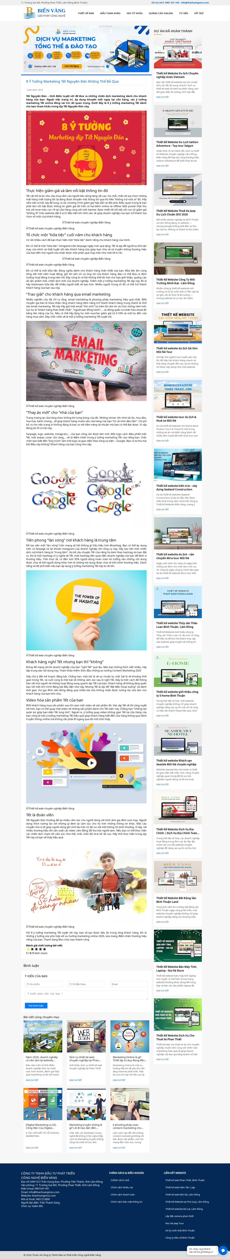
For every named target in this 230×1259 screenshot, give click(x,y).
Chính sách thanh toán (123, 1194)
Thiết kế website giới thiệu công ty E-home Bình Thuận (177, 693)
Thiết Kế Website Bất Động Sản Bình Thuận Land (176, 900)
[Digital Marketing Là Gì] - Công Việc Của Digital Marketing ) (41, 1128)
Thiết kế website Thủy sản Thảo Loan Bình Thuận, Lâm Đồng (176, 625)
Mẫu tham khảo (110, 13)
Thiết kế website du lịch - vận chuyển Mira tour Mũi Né (175, 556)
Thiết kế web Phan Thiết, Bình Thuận (185, 1180)
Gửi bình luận (36, 1005)
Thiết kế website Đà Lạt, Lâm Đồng (184, 1208)
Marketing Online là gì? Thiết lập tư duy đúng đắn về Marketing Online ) (129, 1060)
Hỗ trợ (198, 13)
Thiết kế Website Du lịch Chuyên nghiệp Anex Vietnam (177, 75)
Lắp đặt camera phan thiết (179, 1216)
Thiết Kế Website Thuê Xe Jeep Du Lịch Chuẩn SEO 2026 (176, 212)
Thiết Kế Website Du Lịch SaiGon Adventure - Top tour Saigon (177, 144)
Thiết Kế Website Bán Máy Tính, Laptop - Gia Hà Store (176, 968)
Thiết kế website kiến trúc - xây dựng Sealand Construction (176, 487)
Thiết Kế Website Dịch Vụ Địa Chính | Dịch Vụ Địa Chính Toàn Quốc (176, 833)
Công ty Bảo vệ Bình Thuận (180, 1237)
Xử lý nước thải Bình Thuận (180, 1230)
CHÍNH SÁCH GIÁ (120, 1180)
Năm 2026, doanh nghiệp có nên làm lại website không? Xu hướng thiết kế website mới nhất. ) (42, 1061)
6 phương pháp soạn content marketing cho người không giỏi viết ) (127, 1128)
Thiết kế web (86, 13)
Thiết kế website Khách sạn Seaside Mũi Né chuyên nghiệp (176, 762)
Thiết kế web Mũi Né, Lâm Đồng (182, 1194)
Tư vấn (183, 13)
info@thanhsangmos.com (195, 2)
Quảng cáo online (161, 13)
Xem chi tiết (32, 1080)
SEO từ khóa (135, 13)
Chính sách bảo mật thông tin (126, 1201)
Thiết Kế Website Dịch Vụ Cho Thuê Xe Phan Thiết (175, 1037)
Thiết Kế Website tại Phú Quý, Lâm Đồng (187, 1201)
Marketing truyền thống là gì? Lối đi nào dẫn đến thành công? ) (85, 1128)
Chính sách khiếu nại (122, 1187)
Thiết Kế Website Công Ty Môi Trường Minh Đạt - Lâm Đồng (175, 281)
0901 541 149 (172, 2)
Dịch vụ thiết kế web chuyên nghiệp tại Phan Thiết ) (84, 1060)
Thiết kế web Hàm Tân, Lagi (180, 1187)
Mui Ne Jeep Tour (174, 1223)
